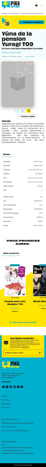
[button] (31, 22)
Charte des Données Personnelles (17, 447)
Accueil (4, 13)
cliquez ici (25, 347)
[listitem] (3, 387)
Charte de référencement (13, 450)
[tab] (6, 154)
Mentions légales (9, 441)
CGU (4, 444)
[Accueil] (11, 5)
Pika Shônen (13, 13)
